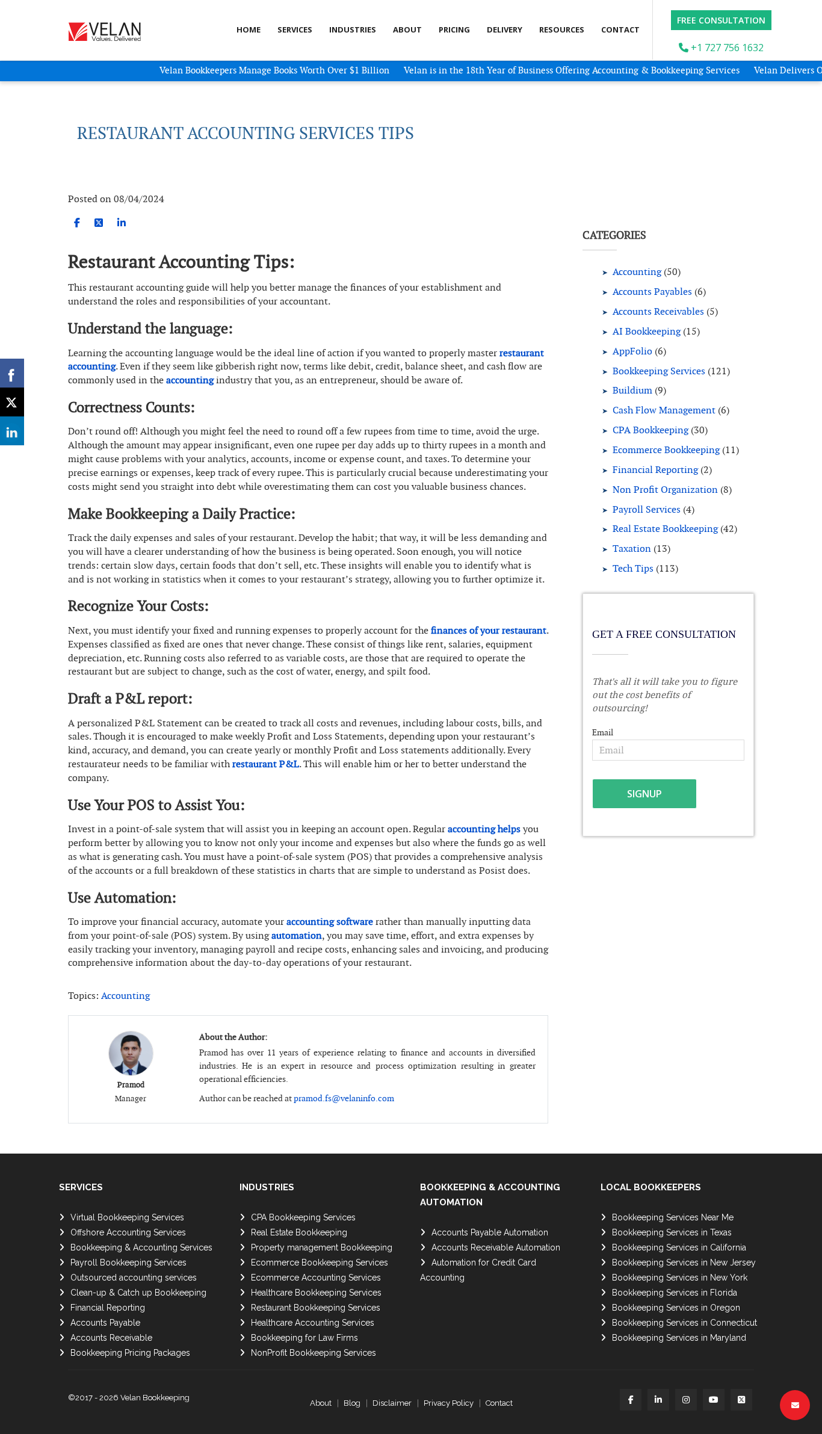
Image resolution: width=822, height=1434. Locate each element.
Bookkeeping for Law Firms (304, 1338)
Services (294, 29)
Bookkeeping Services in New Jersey (684, 1262)
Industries (352, 29)
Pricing (454, 29)
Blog (352, 1403)
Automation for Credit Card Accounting (478, 1270)
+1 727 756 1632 (726, 47)
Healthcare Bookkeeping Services (316, 1292)
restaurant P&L (265, 764)
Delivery (504, 29)
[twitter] (98, 223)
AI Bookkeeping (647, 331)
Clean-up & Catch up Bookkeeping (138, 1292)
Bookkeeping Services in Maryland (679, 1338)
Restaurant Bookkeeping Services (315, 1307)
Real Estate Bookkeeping (665, 528)
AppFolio (632, 351)
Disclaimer (392, 1403)
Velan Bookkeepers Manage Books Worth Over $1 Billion (251, 70)
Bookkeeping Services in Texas (672, 1232)
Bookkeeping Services (659, 371)
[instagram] (686, 1400)
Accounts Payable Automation (489, 1232)
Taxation (632, 548)
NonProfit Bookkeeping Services (313, 1353)
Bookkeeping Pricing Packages (130, 1353)
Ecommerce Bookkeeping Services (319, 1262)
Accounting (125, 995)
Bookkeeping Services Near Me (673, 1217)
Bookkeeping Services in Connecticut (684, 1322)
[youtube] (714, 1400)
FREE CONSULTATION (721, 20)
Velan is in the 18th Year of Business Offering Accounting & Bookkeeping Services (547, 70)
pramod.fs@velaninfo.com (344, 1098)
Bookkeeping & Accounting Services (141, 1247)
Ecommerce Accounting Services (316, 1277)
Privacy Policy (449, 1403)
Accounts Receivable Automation (495, 1247)
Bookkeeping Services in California (679, 1247)
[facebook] (77, 223)
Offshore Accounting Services (128, 1232)
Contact (620, 29)
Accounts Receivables (658, 311)
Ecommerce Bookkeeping (666, 449)
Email (602, 732)
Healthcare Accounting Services (312, 1322)
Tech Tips (633, 568)
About (407, 29)
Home (248, 29)
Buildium (632, 390)
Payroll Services (647, 509)
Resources (561, 29)
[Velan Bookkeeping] (109, 28)
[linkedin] (121, 223)
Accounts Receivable (111, 1338)
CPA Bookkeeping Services (303, 1217)
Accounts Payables (652, 291)
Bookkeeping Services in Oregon (676, 1307)
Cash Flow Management (664, 410)
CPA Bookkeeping (650, 430)
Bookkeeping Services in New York (679, 1277)
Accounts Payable (105, 1322)
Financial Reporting (655, 469)
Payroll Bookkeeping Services (128, 1262)
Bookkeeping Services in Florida (674, 1292)
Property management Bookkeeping (321, 1247)
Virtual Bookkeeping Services (127, 1217)
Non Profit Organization (665, 489)
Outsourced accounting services (133, 1277)
